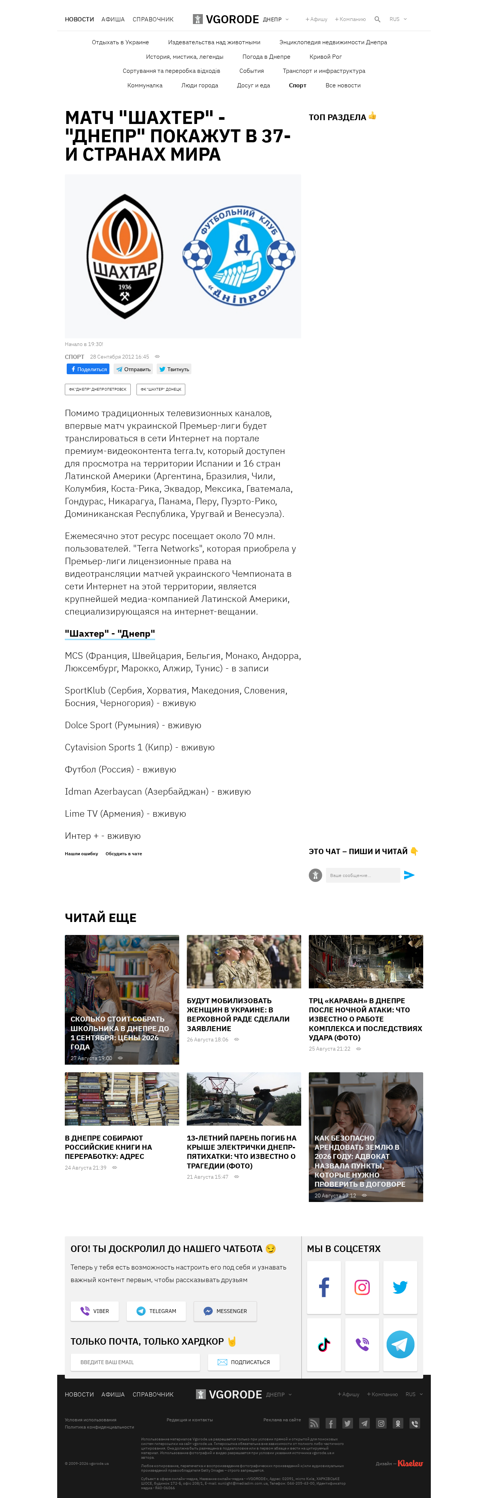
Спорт (298, 85)
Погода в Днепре (266, 56)
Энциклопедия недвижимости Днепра (333, 42)
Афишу (318, 19)
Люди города (199, 85)
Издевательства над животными (214, 42)
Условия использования (90, 1420)
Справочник (153, 19)
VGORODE (235, 1394)
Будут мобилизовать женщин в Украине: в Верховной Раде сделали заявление (238, 1014)
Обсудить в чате (124, 853)
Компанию (353, 19)
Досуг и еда (253, 85)
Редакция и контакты (190, 1420)
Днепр (275, 1394)
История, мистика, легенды (184, 56)
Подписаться (250, 1362)
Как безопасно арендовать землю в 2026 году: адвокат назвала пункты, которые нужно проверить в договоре (360, 1161)
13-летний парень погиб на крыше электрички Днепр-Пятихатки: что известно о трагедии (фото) (242, 1151)
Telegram (162, 1311)
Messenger (232, 1311)
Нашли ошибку (81, 853)
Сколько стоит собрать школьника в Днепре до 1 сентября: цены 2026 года (120, 1032)
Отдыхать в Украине (120, 42)
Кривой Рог (326, 56)
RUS (395, 19)
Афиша (113, 19)
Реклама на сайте (282, 1420)
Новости (79, 19)
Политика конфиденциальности (99, 1427)
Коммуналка (144, 85)
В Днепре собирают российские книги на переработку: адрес (108, 1147)
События (251, 70)
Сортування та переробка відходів (171, 70)
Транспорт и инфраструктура (324, 70)
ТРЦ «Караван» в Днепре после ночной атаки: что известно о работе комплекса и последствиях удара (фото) (365, 1019)
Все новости (343, 85)
